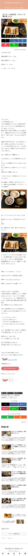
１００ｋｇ (14, 397)
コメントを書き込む (14, 533)
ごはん (4, 393)
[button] (22, 45)
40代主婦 (5, 395)
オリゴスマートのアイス (13, 279)
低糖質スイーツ (18, 393)
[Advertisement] (14, 95)
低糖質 (17, 395)
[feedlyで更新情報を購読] (7, 417)
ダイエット (10, 393)
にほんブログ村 (12, 359)
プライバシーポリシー (14, 551)
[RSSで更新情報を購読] (20, 417)
